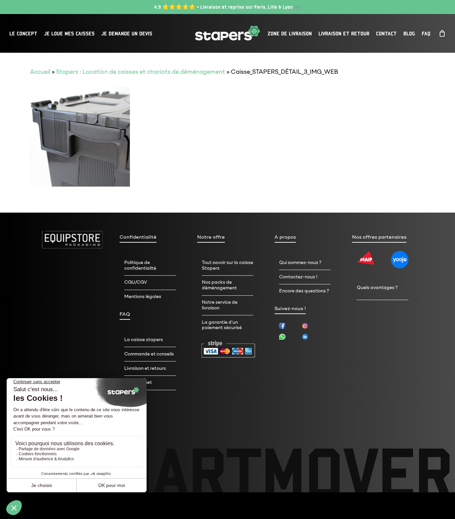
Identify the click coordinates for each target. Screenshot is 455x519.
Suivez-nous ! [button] (290, 308)
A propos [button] (285, 237)
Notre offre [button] (211, 237)
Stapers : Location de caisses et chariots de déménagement (140, 71)
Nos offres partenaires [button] (379, 237)
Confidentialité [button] (138, 237)
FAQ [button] (125, 314)
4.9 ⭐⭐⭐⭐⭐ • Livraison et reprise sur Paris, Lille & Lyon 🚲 (227, 7)
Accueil (40, 71)
